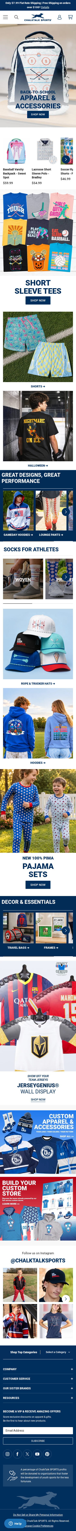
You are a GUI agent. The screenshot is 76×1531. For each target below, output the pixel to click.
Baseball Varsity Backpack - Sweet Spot (14, 173)
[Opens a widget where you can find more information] (15, 1524)
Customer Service (16, 1378)
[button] (5, 17)
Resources (11, 1398)
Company (10, 1369)
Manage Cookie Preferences (38, 1525)
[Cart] (70, 17)
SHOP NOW (38, 114)
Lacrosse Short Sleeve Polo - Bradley (41, 173)
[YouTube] (37, 1454)
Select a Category (56, 1352)
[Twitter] (27, 1454)
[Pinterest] (47, 1454)
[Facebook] (17, 1454)
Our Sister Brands (17, 1388)
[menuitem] (59, 17)
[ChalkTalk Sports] (38, 17)
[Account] (59, 17)
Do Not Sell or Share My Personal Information (38, 1514)
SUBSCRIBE (38, 1440)
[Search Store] (16, 17)
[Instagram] (7, 1454)
